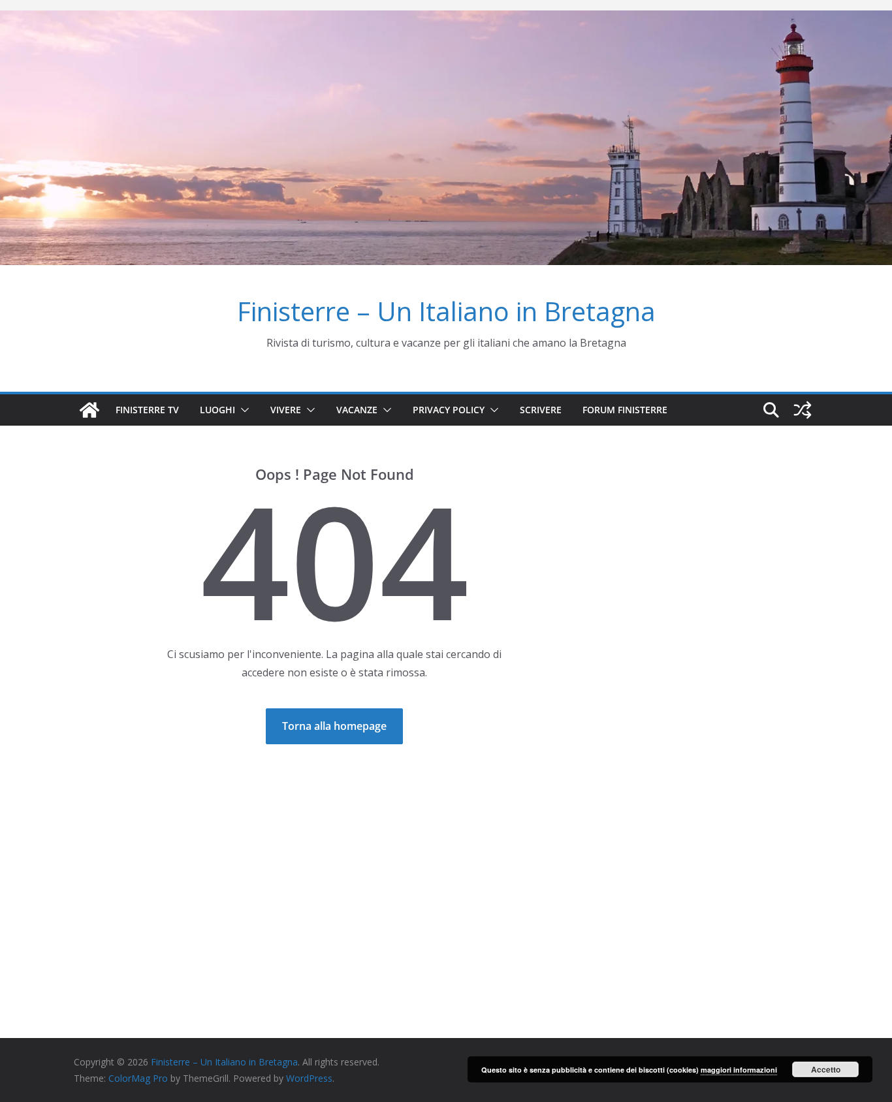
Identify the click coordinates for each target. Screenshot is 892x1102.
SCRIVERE (541, 409)
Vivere (285, 409)
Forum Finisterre (624, 409)
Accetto (825, 1069)
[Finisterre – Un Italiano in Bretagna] (446, 19)
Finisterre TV (147, 409)
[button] (242, 410)
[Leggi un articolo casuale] (802, 410)
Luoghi (217, 409)
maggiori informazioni (739, 1070)
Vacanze (356, 409)
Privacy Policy (449, 409)
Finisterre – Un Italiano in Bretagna (446, 311)
